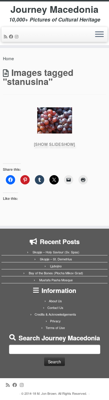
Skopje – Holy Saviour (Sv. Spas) (56, 252)
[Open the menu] (99, 34)
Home (8, 58)
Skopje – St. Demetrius (56, 259)
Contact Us (55, 307)
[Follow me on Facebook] (12, 36)
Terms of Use (55, 327)
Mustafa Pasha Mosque (56, 280)
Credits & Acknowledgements (55, 314)
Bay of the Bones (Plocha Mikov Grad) (56, 273)
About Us (55, 300)
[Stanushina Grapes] (54, 120)
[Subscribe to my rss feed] (6, 36)
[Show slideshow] (54, 144)
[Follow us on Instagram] (17, 36)
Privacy (55, 321)
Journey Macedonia (54, 9)
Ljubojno (56, 266)
